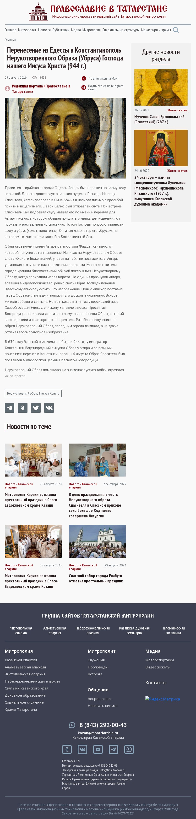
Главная (10, 40)
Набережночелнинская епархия (93, 630)
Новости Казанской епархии (19, 486)
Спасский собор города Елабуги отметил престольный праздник (96, 578)
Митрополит (27, 30)
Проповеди (98, 667)
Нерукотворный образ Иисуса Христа (33, 393)
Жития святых (177, 110)
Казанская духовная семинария (134, 630)
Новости (44, 30)
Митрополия (91, 30)
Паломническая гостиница (173, 630)
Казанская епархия (21, 660)
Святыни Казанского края (26, 688)
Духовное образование (25, 695)
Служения (96, 660)
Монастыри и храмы (156, 30)
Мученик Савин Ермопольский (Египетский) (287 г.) (159, 119)
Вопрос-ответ (100, 698)
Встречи (95, 674)
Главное (10, 30)
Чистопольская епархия (21, 630)
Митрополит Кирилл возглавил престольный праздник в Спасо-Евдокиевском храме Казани (32, 500)
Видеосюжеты (157, 667)
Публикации (61, 30)
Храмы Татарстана (21, 709)
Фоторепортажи (159, 660)
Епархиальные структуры (121, 30)
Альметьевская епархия (54, 630)
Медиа (76, 30)
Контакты (156, 682)
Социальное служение (24, 702)
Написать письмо (103, 705)
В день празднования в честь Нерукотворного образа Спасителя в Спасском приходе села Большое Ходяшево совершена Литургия (95, 505)
